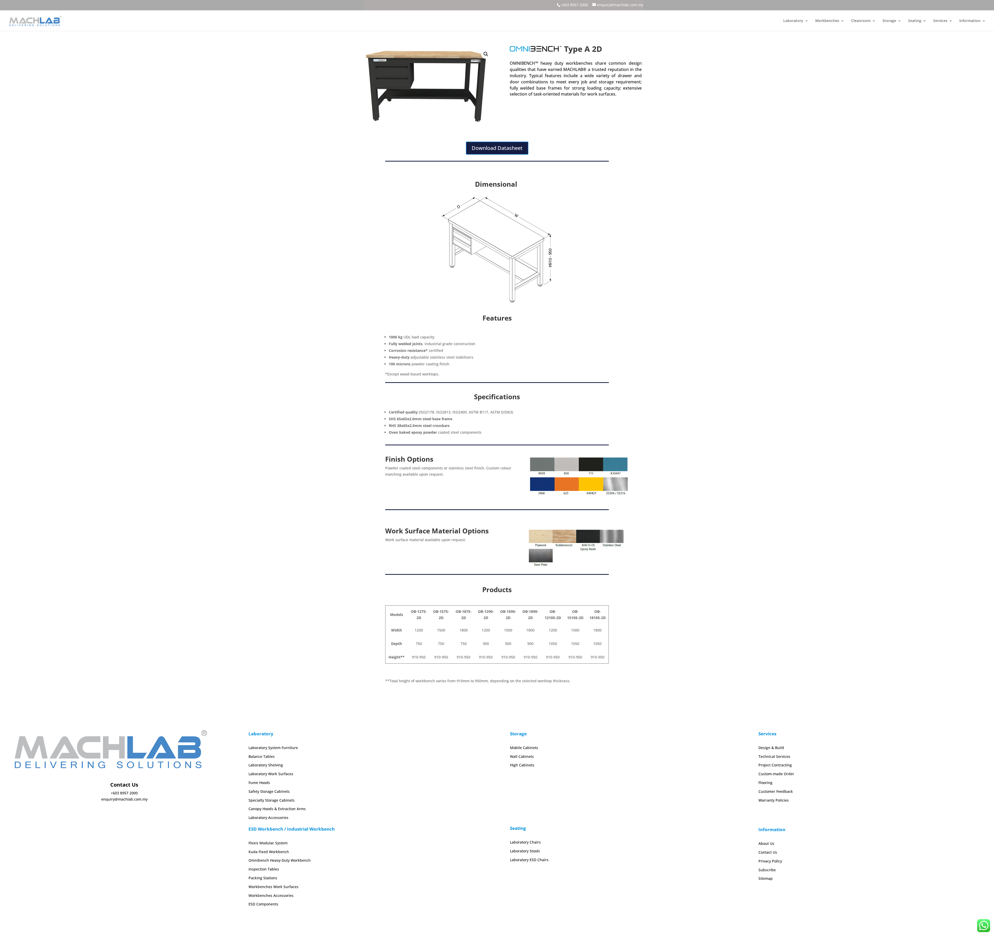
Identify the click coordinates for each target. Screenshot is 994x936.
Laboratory (793, 21)
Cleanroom (861, 21)
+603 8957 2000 (574, 4)
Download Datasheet (497, 147)
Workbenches (827, 21)
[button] (486, 54)
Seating (914, 21)
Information (970, 21)
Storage (889, 21)
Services (940, 21)
